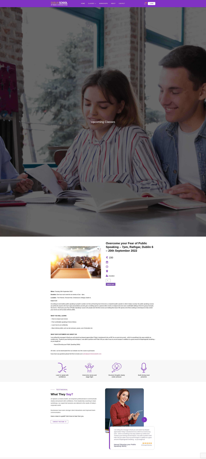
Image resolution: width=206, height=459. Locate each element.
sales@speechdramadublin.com (92, 354)
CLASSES (91, 3)
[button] (144, 419)
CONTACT (122, 3)
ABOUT (113, 3)
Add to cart (110, 284)
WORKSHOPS (103, 3)
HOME (83, 3)
